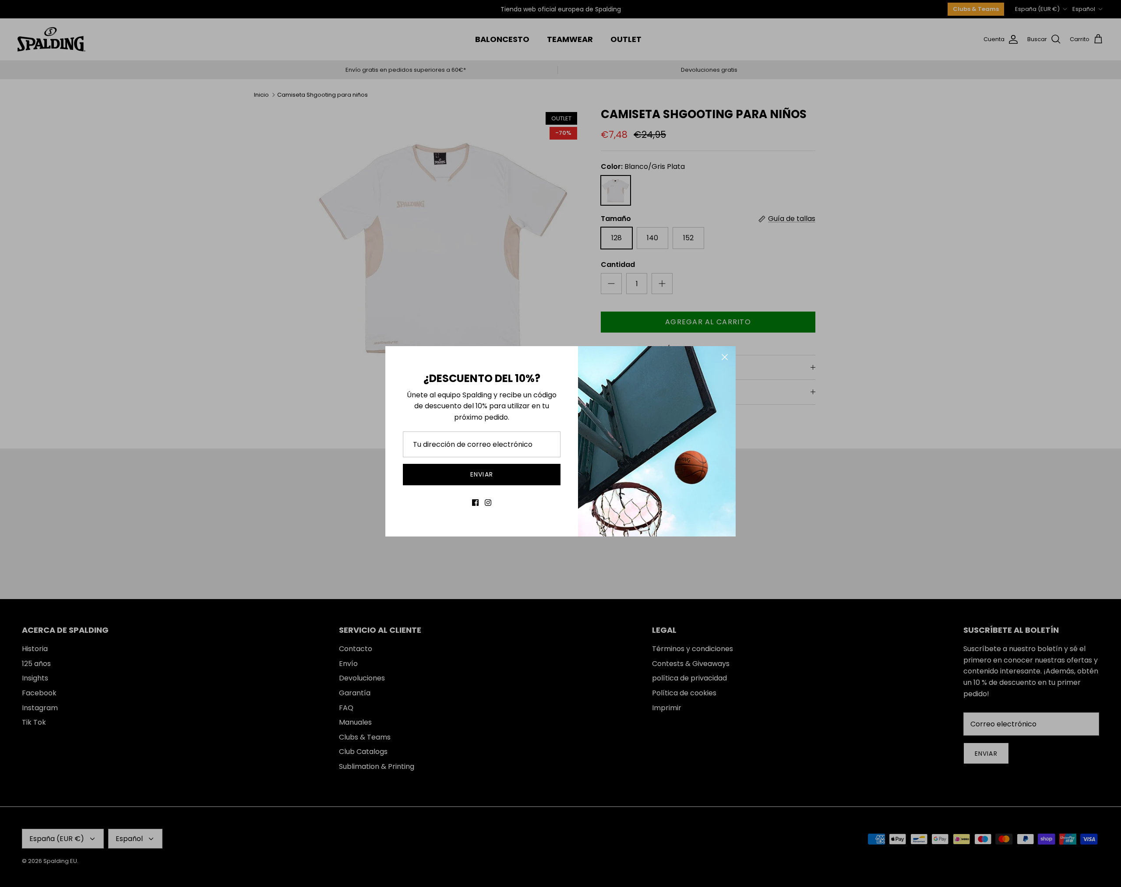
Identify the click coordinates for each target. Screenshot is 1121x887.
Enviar (481, 474)
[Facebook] (475, 502)
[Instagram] (488, 502)
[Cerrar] (724, 357)
